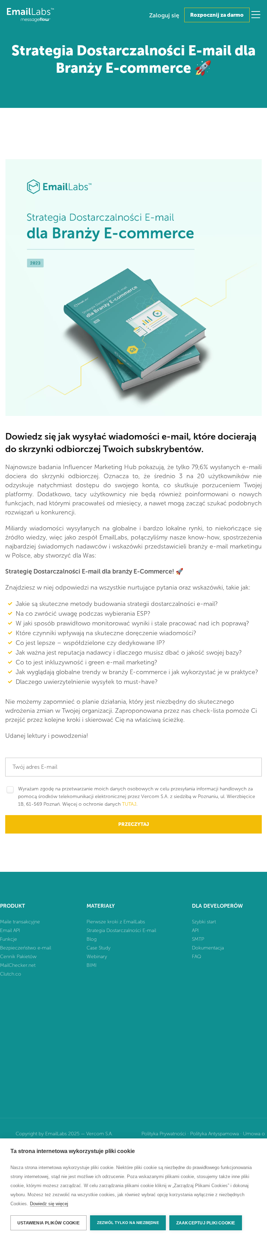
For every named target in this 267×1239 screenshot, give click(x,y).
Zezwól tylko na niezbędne (128, 1223)
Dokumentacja (208, 948)
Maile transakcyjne (20, 922)
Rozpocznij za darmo (217, 15)
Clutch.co (10, 974)
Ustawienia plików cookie (48, 1223)
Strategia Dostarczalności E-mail (121, 930)
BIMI (92, 965)
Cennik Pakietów (18, 957)
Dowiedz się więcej (49, 1203)
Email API (10, 930)
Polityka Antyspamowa (214, 1134)
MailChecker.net (17, 965)
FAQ (196, 957)
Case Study (99, 948)
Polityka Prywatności (163, 1134)
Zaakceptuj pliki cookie (205, 1223)
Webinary (97, 957)
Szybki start (204, 922)
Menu (255, 14)
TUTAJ (129, 804)
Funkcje (8, 939)
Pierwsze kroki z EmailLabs (116, 922)
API (195, 930)
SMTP (198, 939)
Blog (92, 939)
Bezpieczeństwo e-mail (25, 948)
